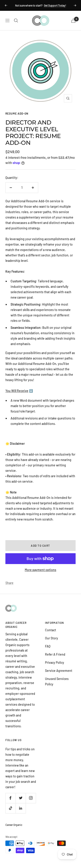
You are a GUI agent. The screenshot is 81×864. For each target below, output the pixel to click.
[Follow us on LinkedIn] (21, 808)
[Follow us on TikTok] (10, 808)
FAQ (47, 646)
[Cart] (73, 20)
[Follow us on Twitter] (21, 798)
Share (9, 583)
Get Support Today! (55, 5)
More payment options (40, 570)
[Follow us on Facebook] (10, 798)
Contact (50, 630)
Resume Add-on (16, 113)
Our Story (51, 638)
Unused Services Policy (57, 681)
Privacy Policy (54, 662)
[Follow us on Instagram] (31, 798)
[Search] (16, 20)
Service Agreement (58, 671)
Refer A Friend (55, 654)
